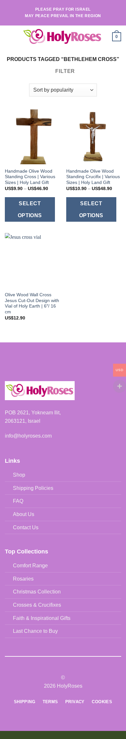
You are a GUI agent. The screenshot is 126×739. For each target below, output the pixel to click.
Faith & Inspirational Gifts (41, 618)
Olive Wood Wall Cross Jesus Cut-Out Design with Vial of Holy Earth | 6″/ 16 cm (32, 303)
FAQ (18, 501)
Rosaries (23, 579)
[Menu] (9, 37)
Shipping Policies (33, 488)
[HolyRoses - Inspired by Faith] (62, 37)
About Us (23, 514)
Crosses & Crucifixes (37, 605)
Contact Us (25, 527)
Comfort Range (30, 565)
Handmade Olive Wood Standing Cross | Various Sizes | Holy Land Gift (30, 177)
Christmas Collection (37, 591)
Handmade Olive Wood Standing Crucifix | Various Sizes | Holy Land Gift (93, 177)
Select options (30, 209)
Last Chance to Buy (35, 631)
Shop (19, 475)
